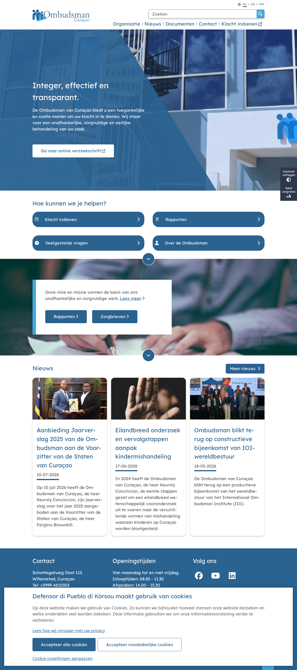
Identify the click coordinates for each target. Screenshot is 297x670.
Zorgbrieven (113, 316)
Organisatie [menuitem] (126, 24)
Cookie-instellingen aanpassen (62, 658)
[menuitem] (242, 23)
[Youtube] (215, 575)
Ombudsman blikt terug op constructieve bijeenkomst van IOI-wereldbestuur (224, 443)
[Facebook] (199, 575)
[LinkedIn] (232, 575)
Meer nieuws (242, 368)
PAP (262, 4)
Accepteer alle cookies (64, 644)
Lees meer (130, 298)
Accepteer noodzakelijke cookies (139, 644)
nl (245, 4)
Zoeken (260, 14)
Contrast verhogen (288, 173)
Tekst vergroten (288, 189)
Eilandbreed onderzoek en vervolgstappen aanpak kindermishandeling (147, 443)
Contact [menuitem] (208, 24)
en (253, 4)
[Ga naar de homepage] (61, 16)
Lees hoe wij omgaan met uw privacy (68, 630)
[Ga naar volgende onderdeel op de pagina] (148, 259)
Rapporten (64, 316)
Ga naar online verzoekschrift (71, 150)
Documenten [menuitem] (180, 24)
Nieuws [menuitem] (153, 24)
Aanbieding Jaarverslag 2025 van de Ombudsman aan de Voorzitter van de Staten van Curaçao (69, 447)
